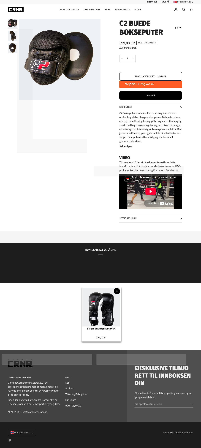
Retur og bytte (73, 406)
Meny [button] (68, 377)
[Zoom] (59, 59)
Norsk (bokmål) (184, 2)
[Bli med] (190, 403)
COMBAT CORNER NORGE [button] (19, 377)
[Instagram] (9, 440)
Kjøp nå (151, 95)
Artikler (69, 388)
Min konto (70, 400)
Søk (67, 383)
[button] (69, 9)
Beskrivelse (125, 107)
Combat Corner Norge (176, 432)
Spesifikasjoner (128, 218)
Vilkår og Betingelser (76, 394)
